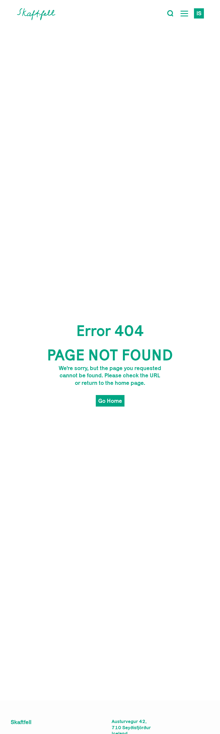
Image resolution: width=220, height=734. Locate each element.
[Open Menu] (184, 13)
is (198, 13)
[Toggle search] (170, 13)
